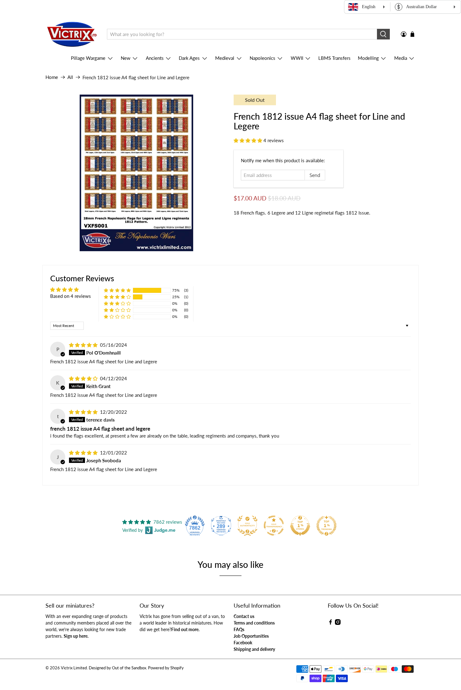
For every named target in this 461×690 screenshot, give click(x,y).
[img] (83, 345)
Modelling (368, 58)
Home (51, 77)
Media (400, 58)
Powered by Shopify (166, 668)
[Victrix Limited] (72, 34)
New (125, 58)
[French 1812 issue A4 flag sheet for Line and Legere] (136, 173)
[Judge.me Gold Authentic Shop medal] (247, 526)
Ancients (155, 58)
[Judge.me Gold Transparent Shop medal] (274, 526)
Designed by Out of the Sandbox (117, 668)
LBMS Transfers (334, 58)
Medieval (224, 58)
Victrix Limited (74, 668)
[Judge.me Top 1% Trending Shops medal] (326, 526)
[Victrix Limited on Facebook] (330, 623)
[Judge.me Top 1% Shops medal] (300, 526)
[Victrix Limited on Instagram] (338, 623)
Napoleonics (262, 58)
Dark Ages (189, 58)
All (70, 77)
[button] (248, 140)
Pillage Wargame (88, 58)
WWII (297, 58)
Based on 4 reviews (70, 296)
